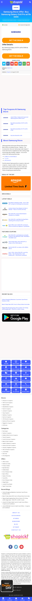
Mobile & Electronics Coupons (10, 435)
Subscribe (16, 521)
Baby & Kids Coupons (7, 441)
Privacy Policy (16, 590)
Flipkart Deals (5, 404)
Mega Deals (5, 482)
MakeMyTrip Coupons (7, 406)
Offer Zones (5, 461)
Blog (16, 524)
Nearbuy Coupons (7, 415)
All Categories (6, 455)
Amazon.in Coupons (7, 400)
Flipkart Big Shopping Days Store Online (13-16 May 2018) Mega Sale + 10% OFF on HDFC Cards (15, 308)
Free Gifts (4, 478)
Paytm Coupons (6, 409)
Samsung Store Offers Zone (23, 20)
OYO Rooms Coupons (7, 419)
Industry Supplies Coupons (9, 447)
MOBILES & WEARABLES (10, 156)
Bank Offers (5, 474)
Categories (16, 515)
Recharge (5, 431)
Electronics (9, 68)
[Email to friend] (28, 64)
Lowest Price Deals (7, 484)
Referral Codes (6, 463)
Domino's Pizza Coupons (8, 421)
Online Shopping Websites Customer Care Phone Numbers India (14, 300)
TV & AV (6, 158)
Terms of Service (16, 587)
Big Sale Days (5, 467)
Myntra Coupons (6, 417)
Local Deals (5, 451)
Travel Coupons (6, 437)
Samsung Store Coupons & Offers (9, 20)
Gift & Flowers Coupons (8, 449)
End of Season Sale (7, 472)
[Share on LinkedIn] (20, 64)
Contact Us (16, 530)
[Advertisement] (16, 91)
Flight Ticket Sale (6, 486)
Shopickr (9, 72)
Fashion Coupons (6, 433)
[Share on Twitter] (4, 64)
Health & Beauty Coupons (9, 443)
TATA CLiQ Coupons (7, 402)
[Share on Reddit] (16, 64)
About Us (16, 512)
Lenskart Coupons (7, 411)
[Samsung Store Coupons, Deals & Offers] (16, 7)
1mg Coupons (5, 413)
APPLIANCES (7, 160)
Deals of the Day (6, 476)
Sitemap (16, 527)
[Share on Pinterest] (12, 64)
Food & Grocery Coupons (8, 439)
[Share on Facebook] (8, 64)
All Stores (4, 425)
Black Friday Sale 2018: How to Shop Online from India (15, 304)
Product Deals (6, 465)
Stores (16, 518)
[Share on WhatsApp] (24, 64)
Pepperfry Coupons (7, 423)
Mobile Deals (5, 469)
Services (4, 453)
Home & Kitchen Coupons (9, 445)
